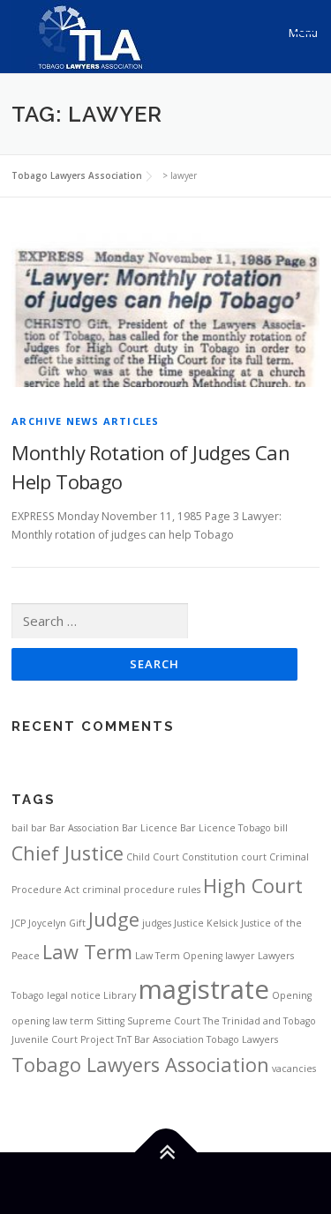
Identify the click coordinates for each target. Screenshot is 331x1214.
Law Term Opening (178, 956)
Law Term (87, 951)
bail (19, 828)
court (254, 857)
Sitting (110, 1021)
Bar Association (84, 828)
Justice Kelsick (206, 923)
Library (119, 995)
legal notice (74, 995)
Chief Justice (67, 853)
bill (281, 828)
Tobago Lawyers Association (140, 1064)
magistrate (204, 989)
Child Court (152, 857)
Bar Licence (149, 828)
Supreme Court (163, 1021)
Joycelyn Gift (57, 923)
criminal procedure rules (141, 889)
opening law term (52, 1021)
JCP (18, 923)
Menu (303, 33)
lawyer (240, 956)
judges (156, 923)
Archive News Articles (85, 421)
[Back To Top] (165, 1152)
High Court (253, 885)
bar (39, 828)
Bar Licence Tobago (225, 828)
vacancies (294, 1068)
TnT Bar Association (160, 1039)
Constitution (210, 857)
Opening (292, 995)
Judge (113, 919)
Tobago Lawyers (242, 1039)
